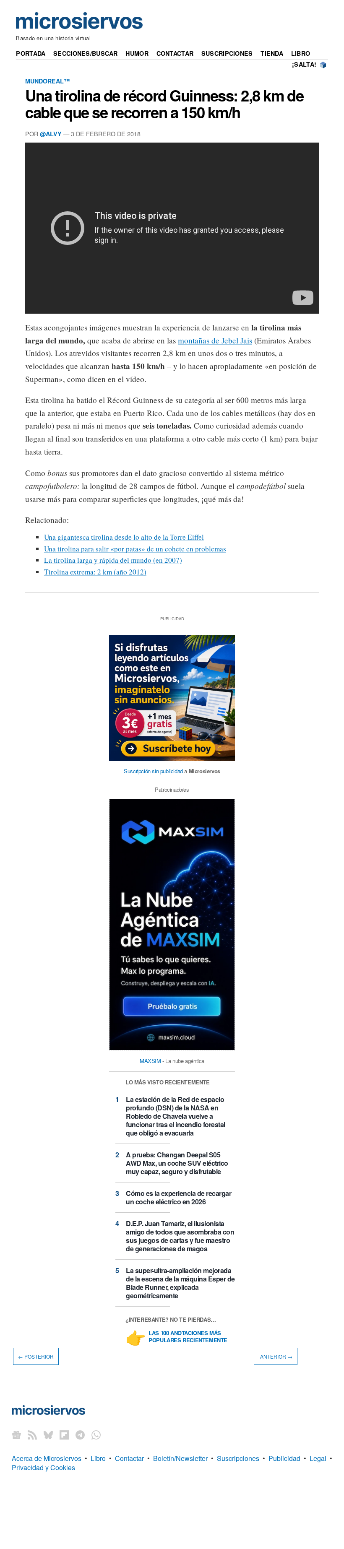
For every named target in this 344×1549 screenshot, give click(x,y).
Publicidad (284, 1458)
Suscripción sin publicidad (153, 771)
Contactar (175, 53)
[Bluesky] (48, 1434)
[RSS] (32, 1434)
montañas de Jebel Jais (215, 340)
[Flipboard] (64, 1434)
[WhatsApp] (96, 1434)
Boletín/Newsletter (180, 1458)
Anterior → (275, 1356)
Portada (30, 53)
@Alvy (51, 134)
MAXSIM (150, 1061)
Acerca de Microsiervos (46, 1458)
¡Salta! (304, 64)
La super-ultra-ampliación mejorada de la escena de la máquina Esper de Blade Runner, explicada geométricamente (180, 1283)
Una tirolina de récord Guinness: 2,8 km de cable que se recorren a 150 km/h (164, 103)
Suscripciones (227, 53)
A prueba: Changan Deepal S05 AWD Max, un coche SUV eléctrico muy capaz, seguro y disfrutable (177, 1163)
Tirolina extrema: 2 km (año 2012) (95, 572)
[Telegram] (80, 1434)
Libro (300, 53)
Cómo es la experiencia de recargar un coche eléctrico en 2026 (178, 1197)
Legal (318, 1458)
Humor (136, 53)
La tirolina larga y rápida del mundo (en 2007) (113, 560)
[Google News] (16, 1434)
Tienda (272, 53)
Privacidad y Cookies (43, 1467)
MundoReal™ (47, 81)
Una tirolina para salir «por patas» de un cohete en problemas (135, 549)
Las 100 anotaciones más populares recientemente (188, 1337)
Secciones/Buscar (85, 53)
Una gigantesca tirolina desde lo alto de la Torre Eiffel (124, 537)
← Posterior (36, 1356)
